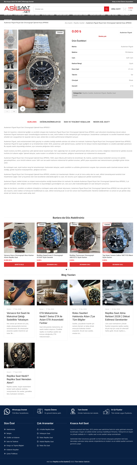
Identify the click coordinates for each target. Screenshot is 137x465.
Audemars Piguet (126, 32)
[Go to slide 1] (66, 269)
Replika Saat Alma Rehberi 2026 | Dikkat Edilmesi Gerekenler (117, 316)
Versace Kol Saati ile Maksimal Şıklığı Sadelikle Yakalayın (18, 316)
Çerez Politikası (12, 454)
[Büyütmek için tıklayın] (22, 108)
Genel (9, 309)
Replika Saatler (79, 23)
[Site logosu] (17, 9)
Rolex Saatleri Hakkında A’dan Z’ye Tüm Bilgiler (83, 316)
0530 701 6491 (16, 1)
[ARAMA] (106, 8)
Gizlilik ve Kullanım (13, 437)
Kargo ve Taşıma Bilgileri (15, 445)
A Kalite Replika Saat (47, 429)
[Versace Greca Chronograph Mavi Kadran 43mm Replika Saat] (19, 238)
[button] (7, 111)
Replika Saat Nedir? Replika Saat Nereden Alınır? (19, 379)
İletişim (9, 433)
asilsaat (11, 302)
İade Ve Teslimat (12, 441)
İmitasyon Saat (45, 433)
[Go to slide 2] (68, 269)
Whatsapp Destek (28, 1)
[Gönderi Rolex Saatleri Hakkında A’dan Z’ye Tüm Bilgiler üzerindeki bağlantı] (85, 292)
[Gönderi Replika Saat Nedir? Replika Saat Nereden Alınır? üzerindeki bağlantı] (19, 355)
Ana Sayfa (68, 23)
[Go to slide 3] (70, 269)
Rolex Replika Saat (46, 437)
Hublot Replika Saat (47, 441)
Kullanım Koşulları (13, 450)
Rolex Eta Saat (45, 445)
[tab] (32, 122)
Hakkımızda (11, 429)
